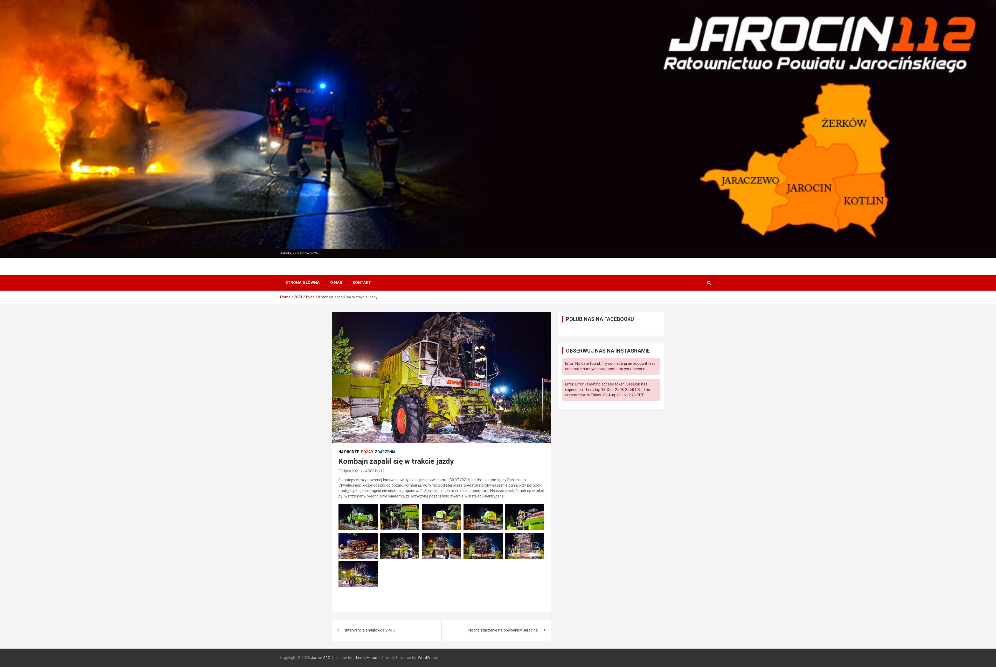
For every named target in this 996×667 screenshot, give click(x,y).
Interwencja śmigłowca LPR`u (370, 630)
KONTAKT (362, 282)
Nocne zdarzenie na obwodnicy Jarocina (503, 630)
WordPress (427, 657)
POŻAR (367, 452)
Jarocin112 (320, 657)
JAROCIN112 (373, 471)
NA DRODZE (348, 452)
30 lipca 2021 (349, 471)
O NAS (336, 282)
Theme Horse (365, 657)
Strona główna (302, 282)
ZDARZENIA (385, 452)
